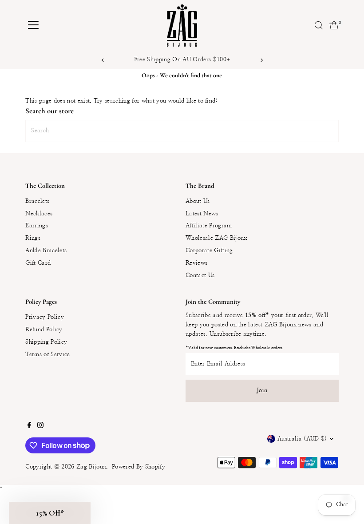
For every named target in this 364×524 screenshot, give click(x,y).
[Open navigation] (33, 25)
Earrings (36, 226)
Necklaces (38, 214)
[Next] (261, 60)
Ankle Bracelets (46, 251)
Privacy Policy (44, 317)
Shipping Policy (46, 342)
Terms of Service (47, 354)
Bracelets (37, 201)
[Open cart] (334, 25)
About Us (198, 201)
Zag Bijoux (91, 467)
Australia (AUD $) (302, 439)
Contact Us (200, 275)
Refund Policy (43, 330)
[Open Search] (319, 25)
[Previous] (103, 60)
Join (262, 390)
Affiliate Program (209, 226)
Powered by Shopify (138, 467)
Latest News (202, 214)
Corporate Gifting (209, 251)
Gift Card (38, 263)
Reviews (196, 263)
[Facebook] (29, 426)
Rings (32, 238)
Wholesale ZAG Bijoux (216, 238)
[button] (50, 513)
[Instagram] (40, 426)
